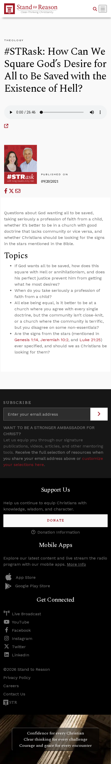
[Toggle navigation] (103, 9)
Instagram (22, 638)
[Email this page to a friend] (17, 191)
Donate (55, 520)
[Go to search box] (95, 8)
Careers (11, 685)
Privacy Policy (16, 677)
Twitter (19, 646)
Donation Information (58, 532)
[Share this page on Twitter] (12, 191)
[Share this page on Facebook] (6, 191)
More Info (76, 564)
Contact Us (14, 694)
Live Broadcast (26, 613)
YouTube (20, 622)
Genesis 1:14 (26, 339)
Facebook (21, 630)
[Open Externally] (6, 126)
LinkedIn (20, 655)
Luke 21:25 (90, 339)
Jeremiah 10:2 (54, 339)
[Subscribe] (99, 414)
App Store (26, 577)
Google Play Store (32, 585)
